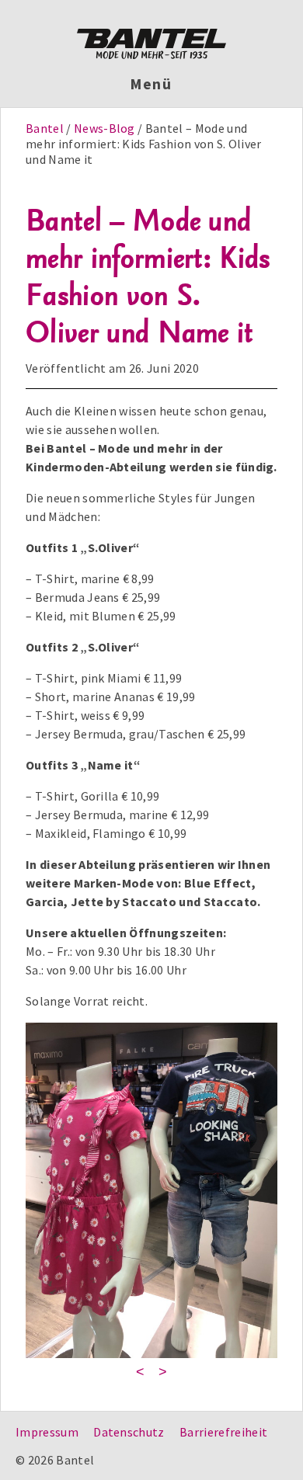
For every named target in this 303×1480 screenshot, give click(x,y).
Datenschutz (129, 1432)
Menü (152, 84)
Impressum (47, 1432)
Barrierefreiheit (223, 1432)
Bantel (46, 128)
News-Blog (104, 128)
